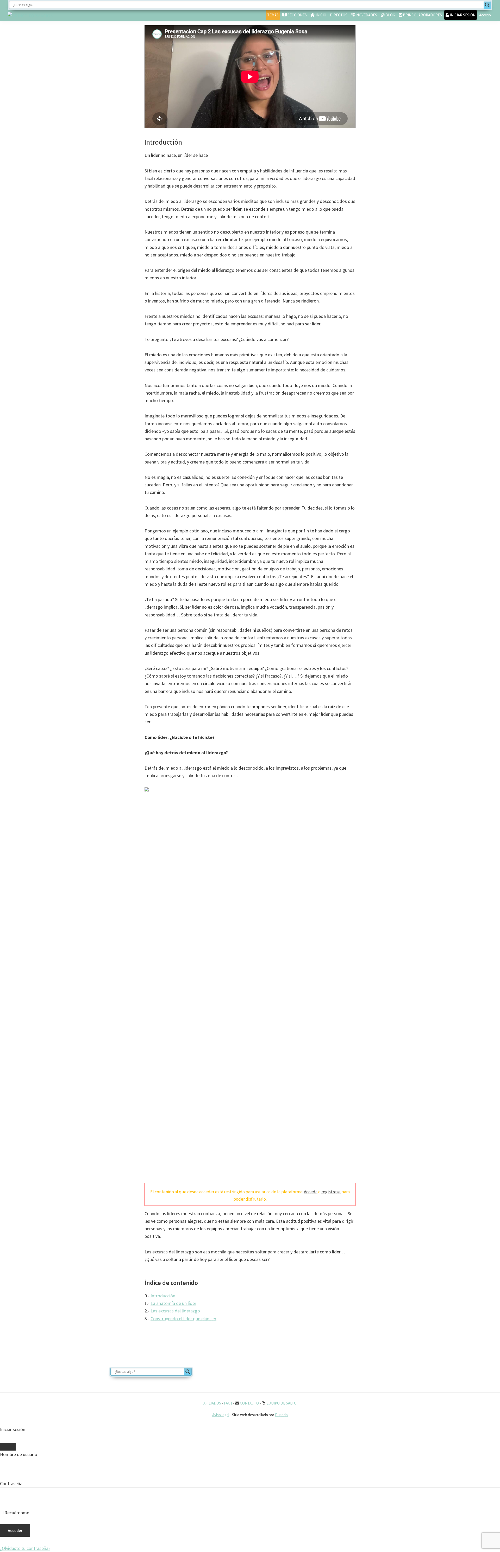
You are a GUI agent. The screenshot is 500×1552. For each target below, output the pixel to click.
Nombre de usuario (18, 1454)
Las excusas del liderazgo (175, 1311)
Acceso (485, 14)
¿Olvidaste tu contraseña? (25, 1548)
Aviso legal (220, 1414)
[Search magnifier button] (487, 5)
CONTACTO (249, 1403)
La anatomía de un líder (173, 1303)
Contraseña (11, 1483)
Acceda (310, 1192)
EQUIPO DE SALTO (281, 1403)
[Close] (8, 1447)
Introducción (162, 1296)
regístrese (331, 1192)
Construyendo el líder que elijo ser (183, 1319)
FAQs (228, 1403)
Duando (281, 1414)
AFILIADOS (212, 1403)
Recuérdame (16, 1513)
